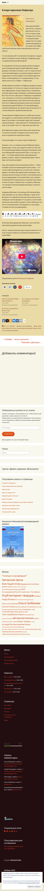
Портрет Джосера (31, 342)
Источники (7, 705)
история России (9, 624)
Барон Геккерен (7, 499)
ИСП (23, 589)
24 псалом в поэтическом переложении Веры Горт (13, 764)
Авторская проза (12, 580)
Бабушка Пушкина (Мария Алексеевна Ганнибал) (17, 502)
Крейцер (37, 596)
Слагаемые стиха (29, 609)
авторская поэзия (23, 618)
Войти (6, 654)
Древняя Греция (32, 328)
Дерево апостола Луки (30, 584)
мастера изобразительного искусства (13, 629)
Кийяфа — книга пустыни (15, 339)
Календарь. (7, 708)
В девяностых (16, 790)
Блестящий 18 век (11, 583)
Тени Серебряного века (13, 614)
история (33, 621)
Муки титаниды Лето (9, 493)
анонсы (36, 618)
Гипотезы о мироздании (18, 328)
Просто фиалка (9, 677)
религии (18, 632)
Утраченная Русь (29, 615)
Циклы (6, 720)
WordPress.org (8, 663)
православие (37, 629)
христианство (25, 634)
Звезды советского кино (19, 586)
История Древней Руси (10, 592)
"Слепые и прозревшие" (14, 575)
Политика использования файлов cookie (29, 883)
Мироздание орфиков (26, 278)
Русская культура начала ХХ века (12, 609)
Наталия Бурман (20, 599)
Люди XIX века (8, 599)
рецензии (24, 632)
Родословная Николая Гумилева (12, 486)
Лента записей (9, 657)
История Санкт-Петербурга (29, 592)
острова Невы (28, 629)
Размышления (32, 607)
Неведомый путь (29, 599)
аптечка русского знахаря (9, 621)
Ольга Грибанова (29, 603)
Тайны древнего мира (21, 612)
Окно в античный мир (25, 326)
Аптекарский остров (8, 512)
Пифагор (15, 330)
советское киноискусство (11, 634)
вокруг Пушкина (24, 621)
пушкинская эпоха (8, 632)
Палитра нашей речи (21, 607)
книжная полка (23, 624)
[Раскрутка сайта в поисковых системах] (8, 818)
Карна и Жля (6, 489)
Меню (4, 2)
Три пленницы (8, 692)
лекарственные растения (9, 627)
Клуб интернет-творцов (17, 595)
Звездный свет (9, 689)
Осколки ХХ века (8, 607)
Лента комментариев (11, 660)
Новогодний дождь (10, 680)
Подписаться (8, 434)
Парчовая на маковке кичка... (11, 505)
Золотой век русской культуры (11, 589)
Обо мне (6, 712)
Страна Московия (8, 612)
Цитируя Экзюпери (7, 618)
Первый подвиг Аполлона (10, 496)
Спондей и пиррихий (8, 483)
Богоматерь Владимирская (10, 509)
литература (20, 627)
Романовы (39, 607)
